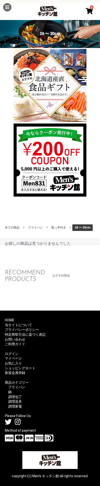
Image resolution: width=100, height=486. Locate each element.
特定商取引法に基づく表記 (25, 334)
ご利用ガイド (15, 344)
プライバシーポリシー (22, 330)
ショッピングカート (20, 368)
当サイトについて (18, 325)
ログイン (11, 354)
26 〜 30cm (82, 227)
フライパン (35, 227)
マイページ (13, 358)
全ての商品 (12, 227)
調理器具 (15, 401)
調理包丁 (15, 397)
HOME (9, 320)
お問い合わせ (15, 339)
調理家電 (15, 406)
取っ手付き (58, 227)
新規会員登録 (15, 373)
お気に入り (13, 363)
